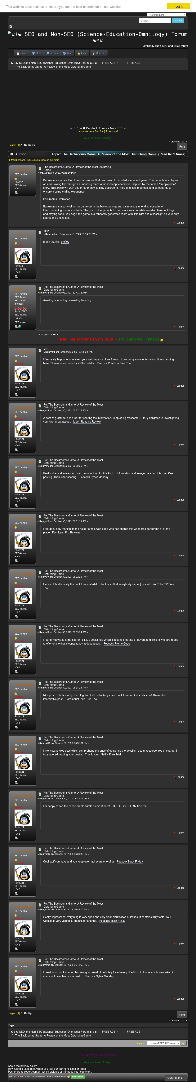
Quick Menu (175, 1078)
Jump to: (141, 1043)
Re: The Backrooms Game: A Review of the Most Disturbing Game (73, 288)
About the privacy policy (22, 1066)
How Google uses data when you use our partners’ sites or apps (47, 1069)
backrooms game (110, 206)
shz (45, 349)
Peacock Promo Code (117, 643)
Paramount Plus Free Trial (81, 699)
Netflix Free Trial (111, 754)
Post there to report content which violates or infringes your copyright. (50, 1071)
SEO (18, 289)
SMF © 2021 (25, 1077)
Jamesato (21, 234)
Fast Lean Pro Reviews (66, 532)
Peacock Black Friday (130, 861)
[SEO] (19, 327)
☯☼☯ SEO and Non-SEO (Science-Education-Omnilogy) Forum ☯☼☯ (54, 63)
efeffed (65, 241)
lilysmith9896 (24, 169)
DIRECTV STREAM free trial (130, 806)
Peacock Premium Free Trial (114, 363)
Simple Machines (38, 1077)
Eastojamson (24, 352)
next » (184, 141)
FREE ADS (108, 63)
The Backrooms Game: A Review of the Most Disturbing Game (53, 66)
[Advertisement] (98, 97)
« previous (174, 141)
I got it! (179, 6)
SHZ (46, 231)
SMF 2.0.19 (14, 1077)
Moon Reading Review (87, 421)
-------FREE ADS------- (133, 63)
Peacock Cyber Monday (93, 477)
